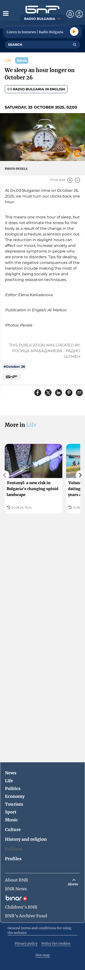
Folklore (13, 849)
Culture (13, 829)
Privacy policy (26, 943)
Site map (42, 955)
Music (11, 820)
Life (8, 60)
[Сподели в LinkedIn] (58, 392)
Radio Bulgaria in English (39, 89)
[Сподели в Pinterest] (69, 392)
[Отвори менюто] (5, 13)
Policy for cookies (55, 943)
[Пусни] (74, 31)
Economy (15, 796)
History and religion (26, 839)
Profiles (13, 858)
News (10, 773)
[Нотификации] (70, 14)
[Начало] (43, 10)
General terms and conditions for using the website (40, 930)
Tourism (14, 804)
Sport (10, 812)
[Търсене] (74, 44)
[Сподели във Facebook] (38, 392)
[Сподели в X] (48, 392)
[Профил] (79, 14)
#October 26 (14, 366)
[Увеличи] (70, 180)
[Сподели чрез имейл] (79, 392)
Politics (13, 788)
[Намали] (77, 180)
